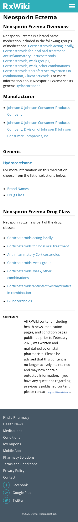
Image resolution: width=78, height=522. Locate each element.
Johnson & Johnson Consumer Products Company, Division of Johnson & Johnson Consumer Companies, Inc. (39, 129)
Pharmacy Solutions (19, 457)
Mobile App (12, 450)
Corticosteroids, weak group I (26, 61)
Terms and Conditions (20, 464)
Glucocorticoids (37, 76)
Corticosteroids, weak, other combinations (36, 66)
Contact (9, 477)
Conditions (11, 437)
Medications (12, 430)
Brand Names (18, 188)
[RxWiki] (16, 6)
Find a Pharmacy (16, 417)
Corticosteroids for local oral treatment (34, 51)
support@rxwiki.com (59, 392)
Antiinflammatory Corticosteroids (29, 56)
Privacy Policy (13, 470)
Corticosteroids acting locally (50, 46)
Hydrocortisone (28, 86)
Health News (13, 424)
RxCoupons (12, 444)
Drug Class (15, 195)
